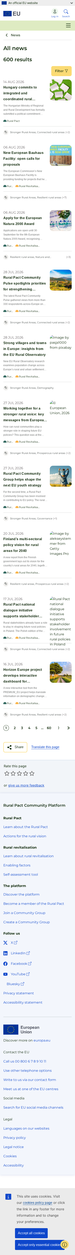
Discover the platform (21, 894)
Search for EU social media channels (33, 1107)
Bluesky (16, 984)
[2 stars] (10, 773)
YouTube (20, 974)
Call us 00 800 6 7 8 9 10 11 (24, 1061)
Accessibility (13, 1165)
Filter (60, 71)
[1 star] (7, 773)
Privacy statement (18, 993)
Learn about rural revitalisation (28, 856)
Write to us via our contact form (29, 1080)
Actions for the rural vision (24, 836)
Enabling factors (16, 865)
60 (49, 728)
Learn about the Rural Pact (25, 827)
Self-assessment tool (20, 875)
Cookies (10, 1156)
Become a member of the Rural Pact (33, 904)
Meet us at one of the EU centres (30, 1089)
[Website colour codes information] (64, 1244)
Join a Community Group (24, 913)
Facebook (21, 963)
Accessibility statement (22, 1002)
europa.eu (42, 1040)
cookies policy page (37, 1202)
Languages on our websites (26, 1128)
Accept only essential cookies (40, 1245)
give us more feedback (26, 785)
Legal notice (13, 1147)
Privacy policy (14, 1138)
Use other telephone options (27, 1071)
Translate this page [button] (45, 747)
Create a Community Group (26, 922)
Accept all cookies (31, 1233)
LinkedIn (21, 953)
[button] (15, 747)
